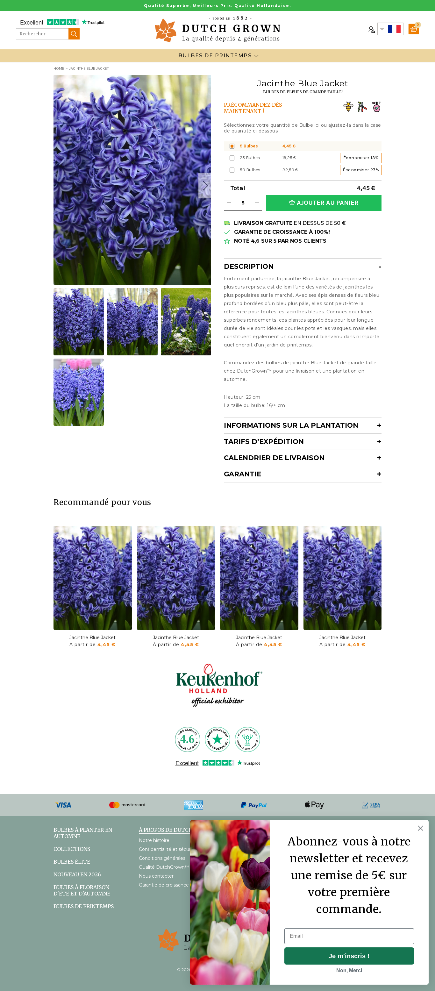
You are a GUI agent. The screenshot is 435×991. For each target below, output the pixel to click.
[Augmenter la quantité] (257, 203)
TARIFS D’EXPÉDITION (264, 442)
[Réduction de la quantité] (229, 203)
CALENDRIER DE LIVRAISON (274, 458)
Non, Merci (349, 970)
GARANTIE (242, 474)
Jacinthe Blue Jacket (92, 637)
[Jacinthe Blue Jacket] (92, 578)
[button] (204, 185)
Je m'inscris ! (349, 955)
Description (249, 266)
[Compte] (371, 29)
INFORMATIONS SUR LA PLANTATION (291, 425)
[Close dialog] (420, 828)
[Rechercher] (74, 33)
